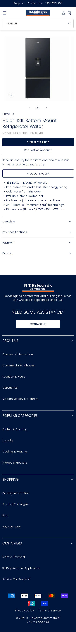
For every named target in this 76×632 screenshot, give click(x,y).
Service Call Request (16, 579)
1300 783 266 (54, 3)
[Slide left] (30, 107)
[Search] (69, 23)
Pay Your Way (11, 526)
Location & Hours (13, 376)
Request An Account (38, 150)
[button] (5, 13)
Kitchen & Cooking (14, 429)
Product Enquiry (38, 173)
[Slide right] (46, 107)
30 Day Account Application (21, 568)
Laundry (7, 440)
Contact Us (35, 3)
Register (18, 3)
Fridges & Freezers (14, 463)
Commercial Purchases (18, 365)
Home (6, 114)
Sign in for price (38, 142)
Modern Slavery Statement (20, 399)
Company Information (17, 354)
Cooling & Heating (14, 451)
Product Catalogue (15, 504)
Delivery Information (16, 493)
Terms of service (49, 610)
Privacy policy (24, 610)
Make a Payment (13, 557)
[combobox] (38, 23)
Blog (5, 515)
